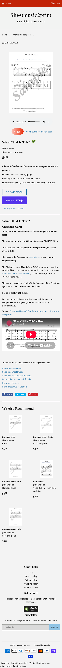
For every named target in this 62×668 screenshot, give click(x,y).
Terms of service (31, 587)
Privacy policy (31, 576)
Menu (8, 3)
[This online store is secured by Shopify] (31, 611)
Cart (58, 3)
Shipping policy (31, 584)
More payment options (14, 208)
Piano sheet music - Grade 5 (14, 387)
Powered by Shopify (42, 645)
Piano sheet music (10, 383)
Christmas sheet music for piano (16, 376)
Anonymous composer (22, 35)
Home (4, 35)
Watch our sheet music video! (33, 132)
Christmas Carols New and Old (15, 273)
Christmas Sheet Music (12, 372)
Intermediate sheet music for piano (17, 379)
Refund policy (31, 580)
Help (31, 573)
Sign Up (54, 627)
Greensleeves (35, 257)
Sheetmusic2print (24, 645)
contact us (33, 599)
